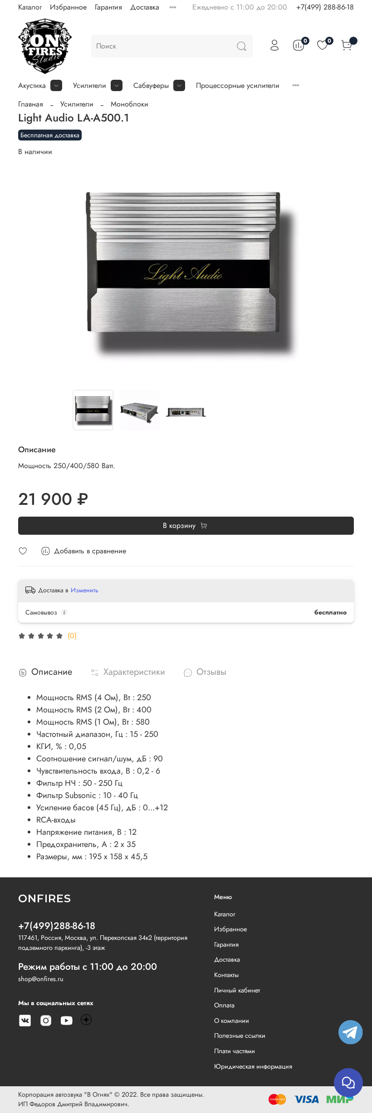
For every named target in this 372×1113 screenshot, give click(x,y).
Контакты (226, 974)
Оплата (224, 1005)
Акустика (32, 85)
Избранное (68, 7)
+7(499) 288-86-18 (325, 7)
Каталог (30, 7)
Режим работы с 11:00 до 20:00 (87, 966)
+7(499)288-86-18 (56, 926)
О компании (231, 1020)
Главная (30, 104)
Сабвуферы (151, 85)
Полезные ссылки (239, 1035)
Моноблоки (129, 104)
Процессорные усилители (237, 85)
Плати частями (234, 1050)
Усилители (89, 85)
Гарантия (108, 7)
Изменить (84, 590)
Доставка (144, 7)
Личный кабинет (237, 990)
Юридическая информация (253, 1066)
